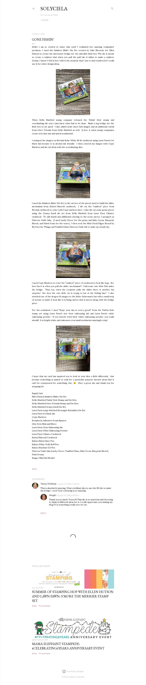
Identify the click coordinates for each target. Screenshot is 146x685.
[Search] (112, 8)
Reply (43, 513)
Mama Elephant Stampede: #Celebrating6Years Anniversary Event (68, 646)
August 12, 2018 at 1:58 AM (68, 484)
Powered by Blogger (75, 671)
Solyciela (54, 8)
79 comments (44, 606)
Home (44, 20)
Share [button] (34, 469)
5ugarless (80, 677)
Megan (52, 495)
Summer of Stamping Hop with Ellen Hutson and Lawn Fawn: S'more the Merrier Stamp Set (72, 596)
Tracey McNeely (48, 484)
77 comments (44, 653)
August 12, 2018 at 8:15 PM (68, 495)
